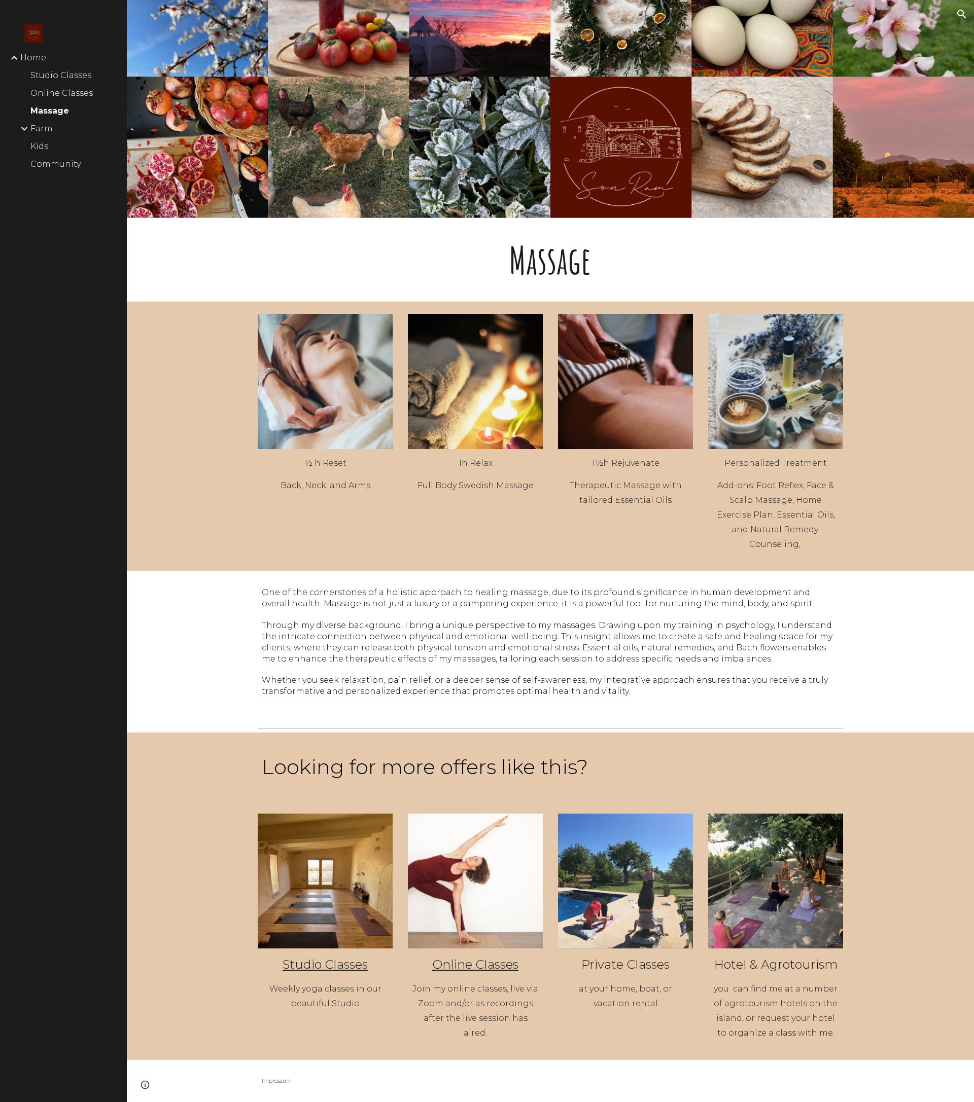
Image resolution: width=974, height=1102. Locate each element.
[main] (550, 259)
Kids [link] (39, 146)
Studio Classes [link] (60, 75)
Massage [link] (49, 111)
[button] (962, 14)
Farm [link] (41, 128)
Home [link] (33, 57)
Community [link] (55, 164)
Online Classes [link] (61, 93)
